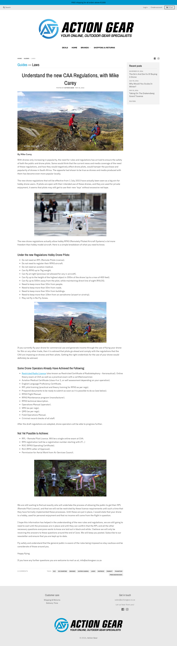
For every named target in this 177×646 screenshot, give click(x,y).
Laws (93, 571)
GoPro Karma (83, 571)
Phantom (118, 571)
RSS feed (132, 101)
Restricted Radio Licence (34, 373)
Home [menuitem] (74, 47)
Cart (170, 7)
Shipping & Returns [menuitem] (104, 47)
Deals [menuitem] (65, 47)
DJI (54, 571)
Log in (145, 7)
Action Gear (92, 638)
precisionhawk (116, 575)
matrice (101, 571)
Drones (72, 571)
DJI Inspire (62, 571)
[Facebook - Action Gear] (155, 58)
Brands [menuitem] (85, 47)
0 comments (22, 571)
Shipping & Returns (52, 600)
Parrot (109, 571)
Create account (156, 7)
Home (19, 58)
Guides (26, 58)
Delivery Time (52, 603)
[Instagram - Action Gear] (158, 58)
